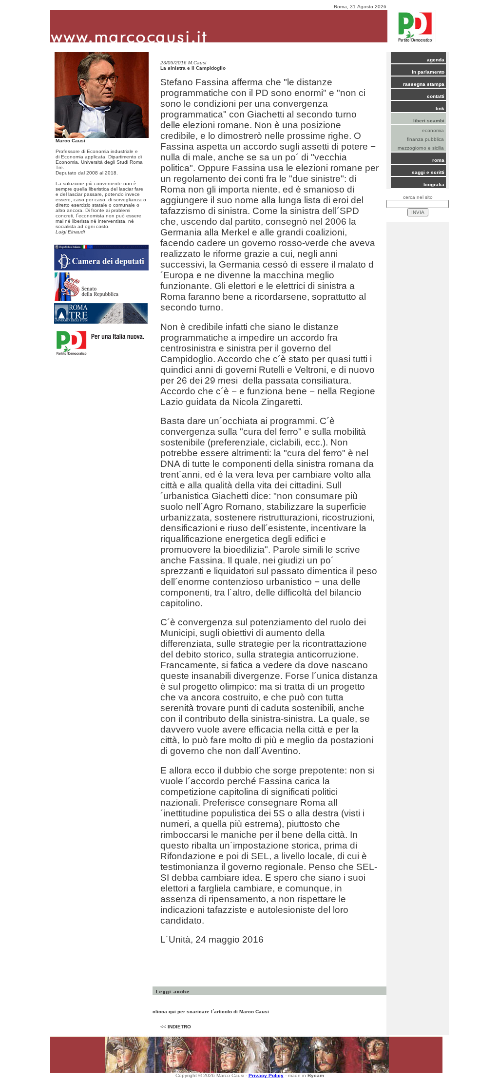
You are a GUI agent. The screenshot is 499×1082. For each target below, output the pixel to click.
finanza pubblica (425, 139)
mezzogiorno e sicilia (421, 148)
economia (433, 130)
